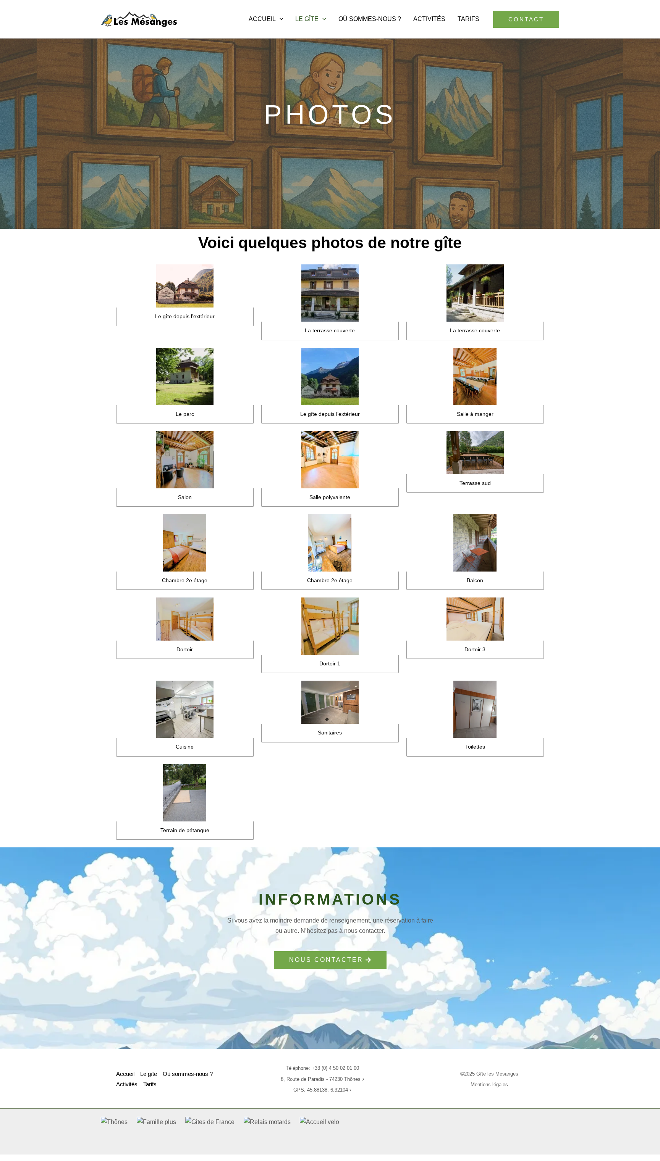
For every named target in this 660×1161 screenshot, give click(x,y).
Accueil (262, 19)
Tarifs (468, 19)
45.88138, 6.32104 (327, 1090)
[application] (279, 19)
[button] (526, 19)
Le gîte (307, 19)
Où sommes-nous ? (369, 19)
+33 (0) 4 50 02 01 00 (335, 1068)
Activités (429, 19)
